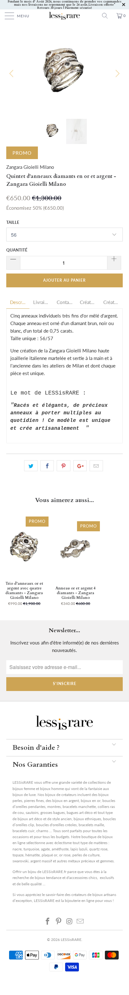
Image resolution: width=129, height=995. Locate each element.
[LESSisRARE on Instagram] (70, 921)
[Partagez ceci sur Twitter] (31, 466)
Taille (12, 222)
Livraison (41, 302)
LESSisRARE (71, 939)
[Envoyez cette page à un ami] (96, 466)
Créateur (87, 302)
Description (18, 302)
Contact (64, 302)
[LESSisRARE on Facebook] (48, 921)
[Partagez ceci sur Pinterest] (63, 466)
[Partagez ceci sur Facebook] (47, 466)
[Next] (116, 73)
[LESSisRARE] (64, 15)
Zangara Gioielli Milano (30, 167)
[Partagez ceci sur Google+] (80, 466)
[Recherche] (107, 16)
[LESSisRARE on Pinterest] (59, 921)
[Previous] (12, 73)
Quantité (16, 249)
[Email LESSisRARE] (80, 921)
